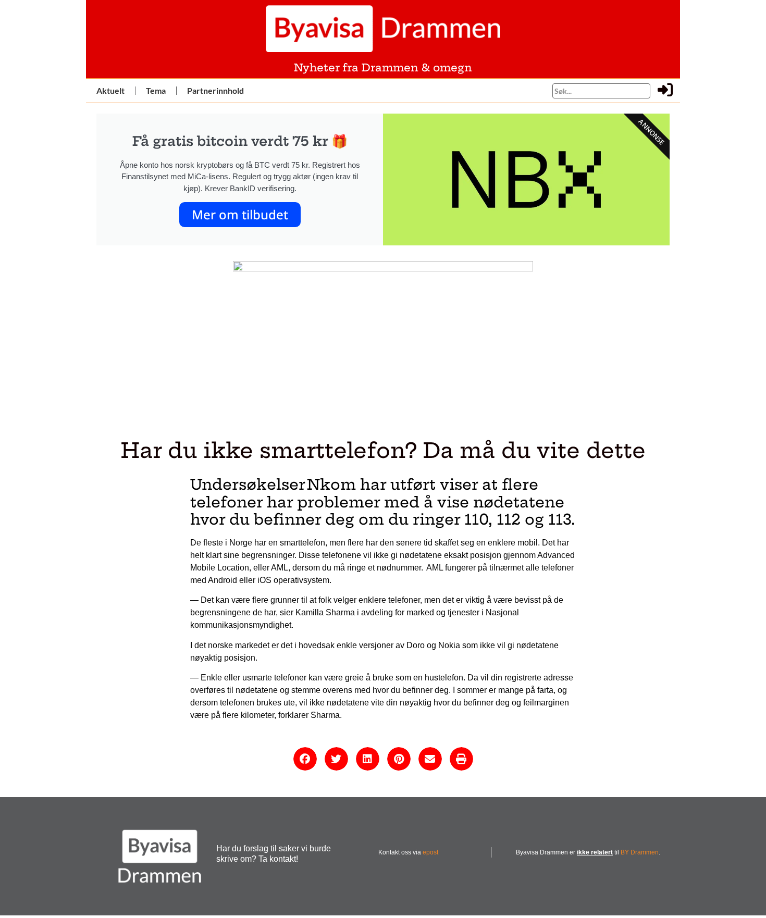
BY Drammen (640, 852)
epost (430, 852)
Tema (156, 90)
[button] (305, 759)
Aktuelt (110, 90)
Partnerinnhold (215, 90)
